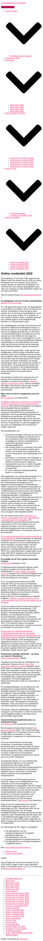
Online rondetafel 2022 (19, 267)
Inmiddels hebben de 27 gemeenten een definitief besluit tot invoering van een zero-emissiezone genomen (21, 404)
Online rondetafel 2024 (19, 262)
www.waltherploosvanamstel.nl (18, 847)
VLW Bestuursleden (14, 931)
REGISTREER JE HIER (15, 927)
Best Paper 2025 (17, 107)
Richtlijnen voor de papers (20, 56)
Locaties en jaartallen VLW (21, 215)
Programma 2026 (13, 58)
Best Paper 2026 (17, 105)
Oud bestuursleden (18, 213)
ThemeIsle (23, 939)
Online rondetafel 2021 (19, 269)
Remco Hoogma (7, 398)
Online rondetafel (12, 908)
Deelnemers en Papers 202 (21, 160)
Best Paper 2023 (17, 111)
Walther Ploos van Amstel (11, 303)
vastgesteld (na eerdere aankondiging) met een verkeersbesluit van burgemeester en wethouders (20, 518)
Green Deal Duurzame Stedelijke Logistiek (17, 665)
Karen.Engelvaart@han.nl (14, 869)
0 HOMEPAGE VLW (14, 879)
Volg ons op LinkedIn (14, 853)
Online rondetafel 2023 (19, 264)
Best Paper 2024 (17, 109)
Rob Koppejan (7, 724)
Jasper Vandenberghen (10, 658)
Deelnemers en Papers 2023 (21, 164)
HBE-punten (23, 800)
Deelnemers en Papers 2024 (21, 162)
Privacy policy (11, 851)
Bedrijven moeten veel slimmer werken (19, 382)
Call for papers (11, 891)
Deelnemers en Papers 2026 (21, 158)
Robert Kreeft (6, 563)
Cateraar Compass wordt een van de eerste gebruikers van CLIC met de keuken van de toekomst (21, 600)
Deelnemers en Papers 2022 (21, 166)
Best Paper (10, 881)
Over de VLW (11, 920)
